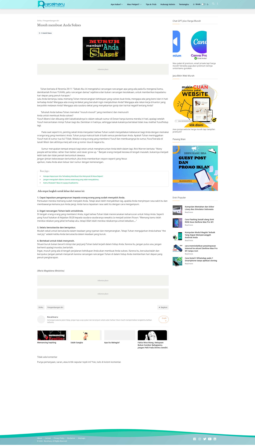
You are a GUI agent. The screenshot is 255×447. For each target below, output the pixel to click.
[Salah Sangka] (86, 335)
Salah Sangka (77, 342)
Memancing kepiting (46, 342)
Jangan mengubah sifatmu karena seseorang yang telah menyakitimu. (71, 179)
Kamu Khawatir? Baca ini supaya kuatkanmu (60, 183)
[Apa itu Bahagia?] (119, 335)
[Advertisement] (195, 290)
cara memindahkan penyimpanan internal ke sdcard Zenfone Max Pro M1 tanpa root (201, 248)
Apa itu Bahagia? (112, 342)
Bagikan (164, 307)
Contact (48, 438)
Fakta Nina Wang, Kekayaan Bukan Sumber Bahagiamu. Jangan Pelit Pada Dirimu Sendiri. (153, 345)
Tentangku (184, 4)
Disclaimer (71, 438)
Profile (164, 319)
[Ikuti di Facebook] (194, 439)
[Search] (213, 4)
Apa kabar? (116, 4)
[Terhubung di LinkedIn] (214, 439)
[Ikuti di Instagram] (199, 439)
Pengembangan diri (55, 307)
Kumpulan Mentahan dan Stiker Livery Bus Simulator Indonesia (199, 207)
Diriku (41, 307)
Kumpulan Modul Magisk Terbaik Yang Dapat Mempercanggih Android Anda (200, 235)
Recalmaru (48, 441)
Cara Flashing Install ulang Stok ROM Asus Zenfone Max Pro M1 (199, 220)
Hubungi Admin (167, 4)
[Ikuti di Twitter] (204, 439)
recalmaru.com (81, 441)
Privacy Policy (59, 438)
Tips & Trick (151, 4)
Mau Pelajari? (133, 4)
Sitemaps (81, 438)
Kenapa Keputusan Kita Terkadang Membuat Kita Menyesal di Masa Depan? (73, 176)
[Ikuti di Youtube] (209, 439)
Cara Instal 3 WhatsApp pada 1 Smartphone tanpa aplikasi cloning (201, 259)
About (39, 438)
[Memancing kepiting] (52, 335)
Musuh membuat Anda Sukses (59, 24)
